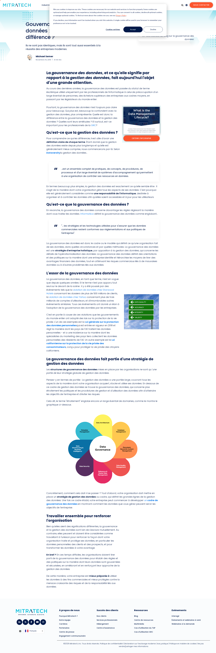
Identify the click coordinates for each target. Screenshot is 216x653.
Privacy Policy (121, 15)
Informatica (87, 213)
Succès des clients (107, 610)
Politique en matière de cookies (183, 644)
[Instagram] (43, 621)
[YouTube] (37, 621)
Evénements (179, 610)
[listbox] (34, 631)
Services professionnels (107, 620)
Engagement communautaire (72, 636)
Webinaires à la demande (183, 624)
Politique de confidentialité (111, 644)
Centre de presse (66, 632)
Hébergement (103, 624)
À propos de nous (69, 610)
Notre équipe (64, 620)
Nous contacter (201, 5)
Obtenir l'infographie (141, 138)
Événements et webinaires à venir (186, 620)
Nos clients (101, 616)
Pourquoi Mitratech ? (68, 616)
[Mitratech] (17, 5)
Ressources (141, 610)
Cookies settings (113, 29)
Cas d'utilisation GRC (143, 632)
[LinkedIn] (19, 621)
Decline (153, 29)
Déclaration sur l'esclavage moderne (140, 644)
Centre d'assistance (106, 628)
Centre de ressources (143, 620)
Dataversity (53, 152)
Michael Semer (44, 56)
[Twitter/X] (25, 621)
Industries (46, 5)
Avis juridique (162, 644)
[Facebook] (31, 621)
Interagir (175, 616)
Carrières (63, 624)
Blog (136, 616)
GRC (93, 125)
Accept (133, 29)
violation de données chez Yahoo (67, 297)
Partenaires (64, 628)
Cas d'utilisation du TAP (144, 628)
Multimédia (139, 624)
